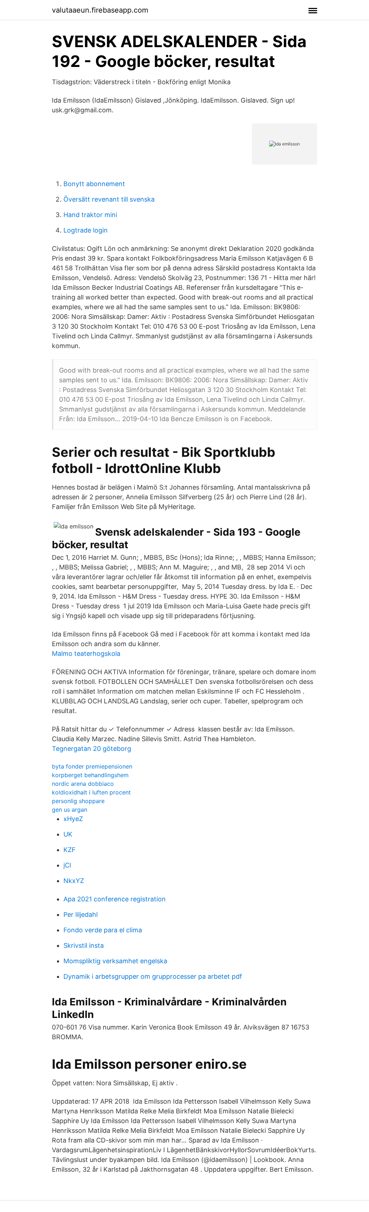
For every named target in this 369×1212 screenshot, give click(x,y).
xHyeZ (73, 819)
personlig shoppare (78, 801)
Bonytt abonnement (94, 184)
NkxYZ (73, 880)
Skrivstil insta (83, 945)
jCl (67, 865)
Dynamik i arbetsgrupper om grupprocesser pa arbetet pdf (152, 976)
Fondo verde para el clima (102, 930)
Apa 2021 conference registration (114, 899)
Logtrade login (85, 230)
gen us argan (69, 809)
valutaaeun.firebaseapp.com (100, 10)
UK (67, 834)
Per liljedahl (80, 914)
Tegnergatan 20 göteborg (91, 748)
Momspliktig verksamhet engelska (115, 961)
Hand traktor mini (90, 214)
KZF (69, 849)
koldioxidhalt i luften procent (91, 792)
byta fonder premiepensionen (92, 766)
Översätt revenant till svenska (109, 199)
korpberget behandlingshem (90, 775)
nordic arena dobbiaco (83, 783)
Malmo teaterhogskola (86, 653)
